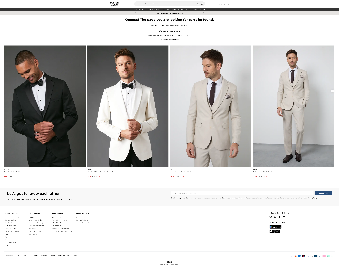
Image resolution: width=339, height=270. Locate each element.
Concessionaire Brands (60, 228)
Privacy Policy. (312, 198)
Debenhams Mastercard (14, 231)
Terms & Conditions (59, 220)
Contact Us (33, 217)
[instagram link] (271, 217)
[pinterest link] (275, 217)
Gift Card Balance (35, 234)
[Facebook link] (279, 217)
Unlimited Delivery (12, 217)
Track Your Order (35, 231)
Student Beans (10, 243)
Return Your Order (35, 220)
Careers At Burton (82, 220)
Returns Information (36, 228)
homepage (175, 39)
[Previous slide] (135, 13)
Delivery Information (36, 226)
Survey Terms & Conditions (62, 231)
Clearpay (8, 240)
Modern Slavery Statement (86, 223)
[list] (169, 114)
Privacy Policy (57, 217)
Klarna (7, 234)
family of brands (235, 198)
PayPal (7, 237)
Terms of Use (57, 226)
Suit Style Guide (11, 226)
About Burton (81, 217)
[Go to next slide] (332, 91)
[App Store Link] (275, 229)
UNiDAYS (8, 245)
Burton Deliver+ (11, 220)
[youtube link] (284, 217)
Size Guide (9, 223)
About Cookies (57, 223)
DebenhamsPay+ (11, 228)
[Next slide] (204, 13)
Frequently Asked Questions (39, 223)
